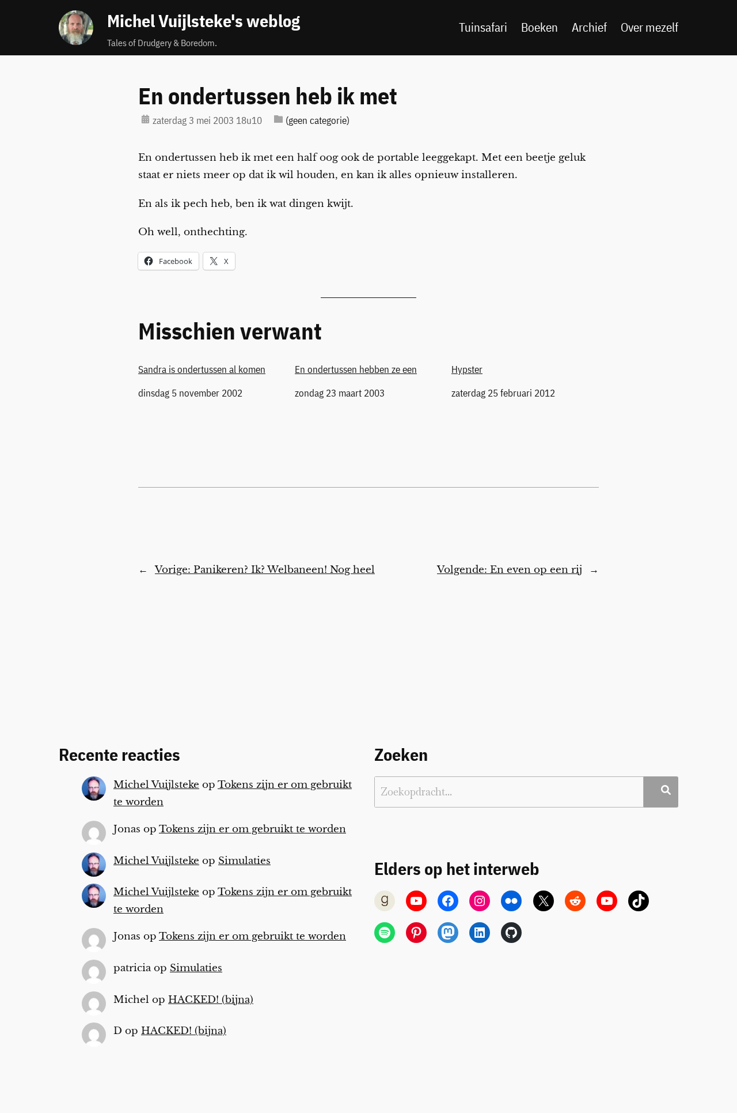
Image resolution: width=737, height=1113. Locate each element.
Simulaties (244, 861)
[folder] (278, 119)
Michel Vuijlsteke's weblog (203, 21)
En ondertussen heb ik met (267, 96)
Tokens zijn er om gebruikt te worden (252, 829)
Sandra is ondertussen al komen (201, 369)
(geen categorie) (317, 120)
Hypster (467, 369)
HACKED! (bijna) (210, 1000)
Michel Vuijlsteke (156, 785)
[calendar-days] (145, 119)
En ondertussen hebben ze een (356, 369)
